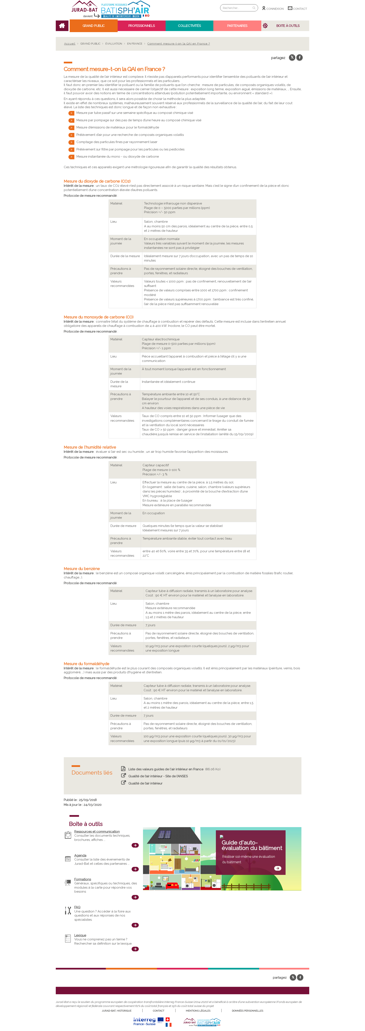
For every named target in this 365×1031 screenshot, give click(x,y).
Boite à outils (288, 26)
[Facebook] (299, 57)
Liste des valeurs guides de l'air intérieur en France (165, 769)
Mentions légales (198, 1010)
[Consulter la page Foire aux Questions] (135, 925)
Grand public (94, 26)
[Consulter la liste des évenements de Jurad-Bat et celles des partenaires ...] (135, 869)
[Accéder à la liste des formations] (135, 897)
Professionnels (141, 26)
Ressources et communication (97, 831)
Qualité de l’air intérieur (145, 783)
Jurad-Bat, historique (116, 1010)
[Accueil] (111, 18)
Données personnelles (247, 1010)
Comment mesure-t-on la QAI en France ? (178, 43)
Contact (299, 8)
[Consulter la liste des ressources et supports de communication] (135, 845)
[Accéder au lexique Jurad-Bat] (135, 949)
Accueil (70, 43)
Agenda (80, 855)
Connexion (275, 8)
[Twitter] (292, 57)
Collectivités (189, 26)
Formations (82, 879)
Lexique (80, 935)
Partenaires (237, 26)
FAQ (77, 907)
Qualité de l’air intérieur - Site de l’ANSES (158, 776)
